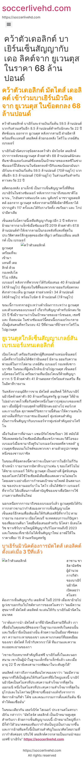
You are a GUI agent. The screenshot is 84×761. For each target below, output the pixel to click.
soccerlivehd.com (36, 8)
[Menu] (8, 24)
